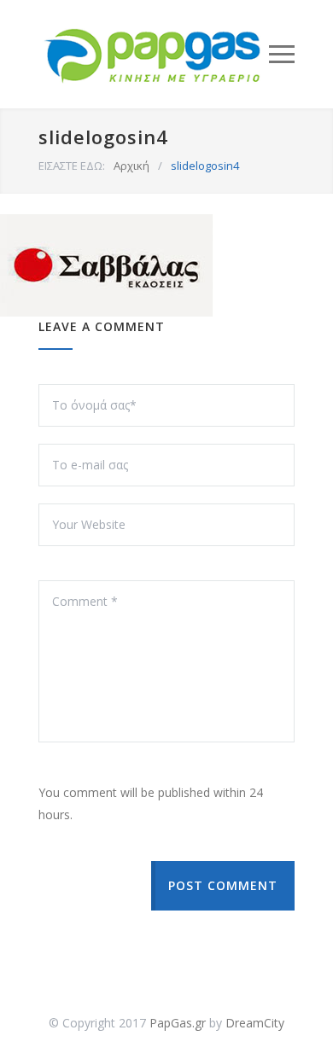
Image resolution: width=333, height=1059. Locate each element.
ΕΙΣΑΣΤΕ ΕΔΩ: (71, 165)
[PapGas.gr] (153, 54)
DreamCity (254, 1023)
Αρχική (131, 165)
